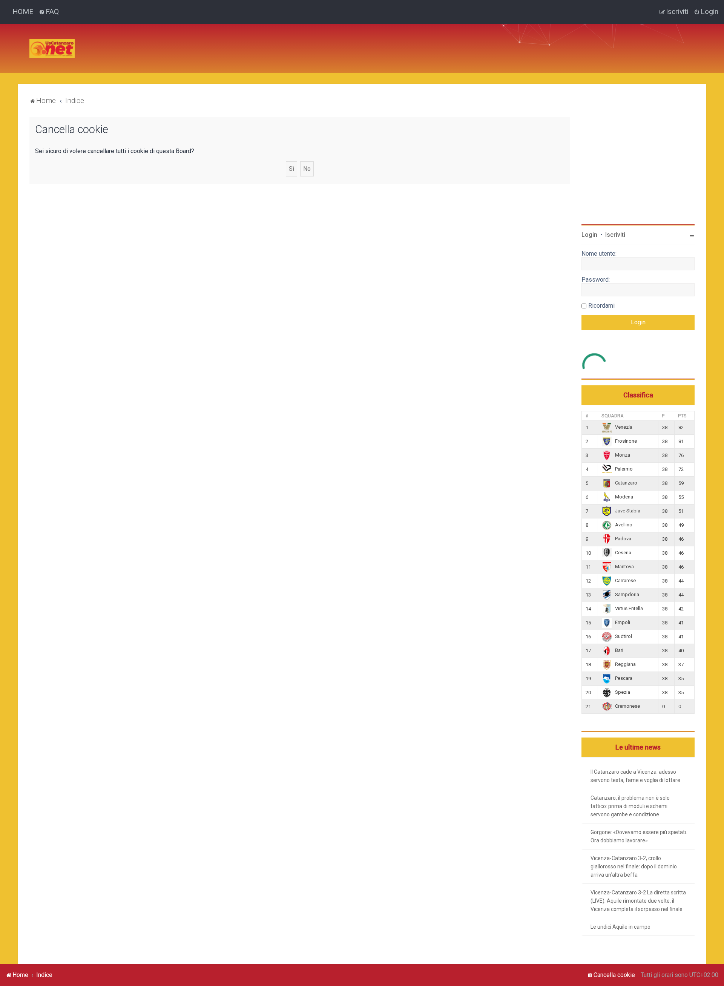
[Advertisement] (218, 41)
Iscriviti (615, 234)
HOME (22, 11)
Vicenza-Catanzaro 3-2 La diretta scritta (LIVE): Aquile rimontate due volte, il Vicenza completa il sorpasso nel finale (638, 900)
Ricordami (601, 305)
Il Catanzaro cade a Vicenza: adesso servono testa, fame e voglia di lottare (635, 776)
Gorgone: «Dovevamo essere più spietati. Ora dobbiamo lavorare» (639, 836)
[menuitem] (49, 11)
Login (589, 234)
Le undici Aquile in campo (620, 927)
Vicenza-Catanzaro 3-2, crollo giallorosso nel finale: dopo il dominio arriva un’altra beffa (634, 866)
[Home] (52, 48)
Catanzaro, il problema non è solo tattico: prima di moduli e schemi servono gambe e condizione (630, 806)
